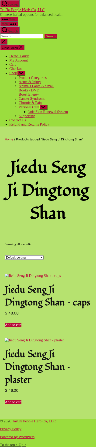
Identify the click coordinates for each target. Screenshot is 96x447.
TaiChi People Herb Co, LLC (22, 10)
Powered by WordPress (17, 437)
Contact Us (17, 120)
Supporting (27, 116)
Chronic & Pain (30, 103)
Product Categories (33, 78)
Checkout (16, 69)
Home (9, 139)
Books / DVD (29, 90)
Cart (12, 64)
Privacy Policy (10, 429)
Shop (13, 73)
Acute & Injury (30, 82)
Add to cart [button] (13, 325)
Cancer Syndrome (32, 98)
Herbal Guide (19, 56)
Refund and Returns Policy (29, 124)
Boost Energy (29, 94)
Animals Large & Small (36, 86)
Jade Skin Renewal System (48, 112)
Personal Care (29, 107)
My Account (18, 60)
